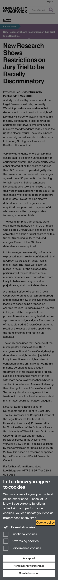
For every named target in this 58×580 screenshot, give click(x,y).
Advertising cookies (25, 541)
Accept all (29, 558)
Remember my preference (29, 565)
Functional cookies (24, 534)
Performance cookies (26, 548)
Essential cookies (22, 527)
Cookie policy (45, 522)
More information (29, 573)
